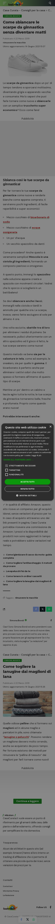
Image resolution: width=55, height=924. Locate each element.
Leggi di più (36, 455)
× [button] (50, 426)
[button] (27, 459)
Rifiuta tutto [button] (27, 489)
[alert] (27, 462)
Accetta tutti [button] (27, 482)
